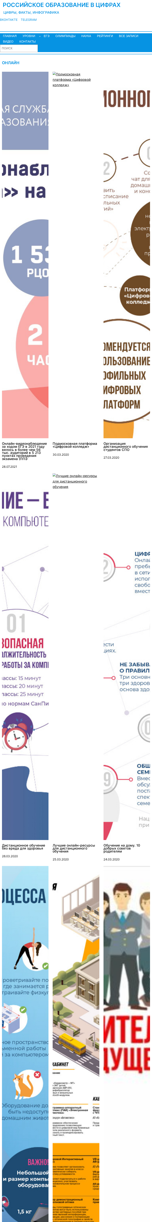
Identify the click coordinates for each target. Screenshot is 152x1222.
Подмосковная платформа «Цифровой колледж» (75, 445)
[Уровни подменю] (40, 36)
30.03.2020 (61, 454)
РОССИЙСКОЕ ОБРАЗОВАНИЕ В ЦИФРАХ (62, 4)
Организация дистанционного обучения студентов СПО (126, 446)
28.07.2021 (9, 467)
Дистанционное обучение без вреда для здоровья (23, 847)
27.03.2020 (111, 457)
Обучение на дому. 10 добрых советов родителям (122, 848)
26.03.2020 (10, 856)
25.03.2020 (61, 859)
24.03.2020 (112, 859)
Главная (10, 36)
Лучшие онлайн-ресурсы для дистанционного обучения (74, 848)
